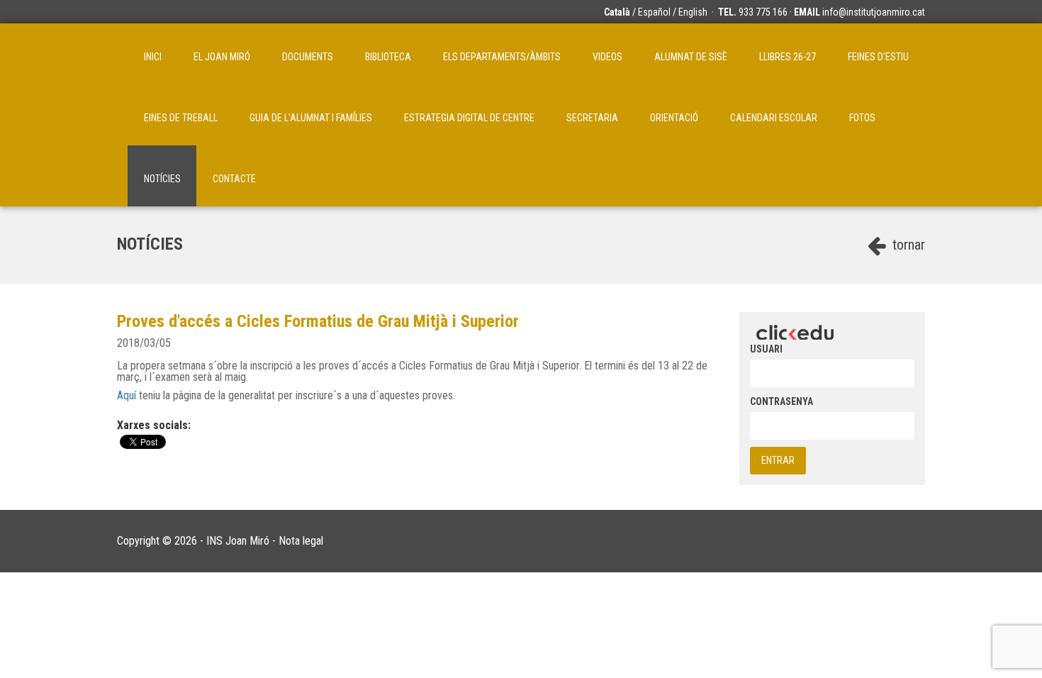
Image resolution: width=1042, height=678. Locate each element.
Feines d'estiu (878, 56)
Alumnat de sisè (690, 56)
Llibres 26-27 (787, 56)
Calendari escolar (773, 117)
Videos (607, 56)
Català (617, 12)
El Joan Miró (222, 56)
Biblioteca (388, 56)
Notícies (162, 178)
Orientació (674, 117)
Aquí (126, 395)
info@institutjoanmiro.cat (873, 12)
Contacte (234, 178)
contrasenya (781, 401)
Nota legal (301, 541)
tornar (907, 244)
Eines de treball (181, 117)
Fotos (862, 117)
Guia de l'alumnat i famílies (311, 117)
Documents (307, 56)
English (692, 12)
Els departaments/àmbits (502, 56)
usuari (766, 349)
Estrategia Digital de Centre (469, 117)
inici (153, 56)
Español (654, 12)
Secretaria (592, 117)
